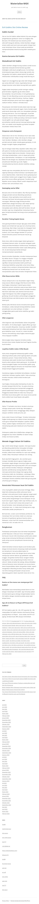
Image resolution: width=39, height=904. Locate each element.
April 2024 (4, 763)
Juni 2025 (4, 733)
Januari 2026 (5, 718)
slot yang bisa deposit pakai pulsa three (20, 647)
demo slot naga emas (14, 627)
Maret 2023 (5, 792)
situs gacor (5, 833)
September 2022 (6, 805)
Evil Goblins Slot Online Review (15, 27)
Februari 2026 (6, 716)
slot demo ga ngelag (15, 640)
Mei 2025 (4, 735)
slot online (5, 877)
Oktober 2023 (6, 776)
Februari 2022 (6, 813)
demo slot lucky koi (21, 625)
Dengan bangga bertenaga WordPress (20, 900)
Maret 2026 (5, 713)
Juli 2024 (4, 757)
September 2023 (6, 779)
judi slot (4, 868)
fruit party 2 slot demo (28, 634)
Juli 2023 (4, 783)
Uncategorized (15, 621)
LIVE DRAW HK (6, 846)
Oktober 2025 (6, 724)
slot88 (3, 824)
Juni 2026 (4, 707)
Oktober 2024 (6, 750)
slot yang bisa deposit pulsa (26, 649)
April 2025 (4, 737)
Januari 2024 (5, 770)
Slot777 (4, 842)
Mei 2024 (4, 761)
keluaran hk (5, 855)
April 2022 (4, 809)
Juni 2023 (4, 785)
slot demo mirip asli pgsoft (17, 643)
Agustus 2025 (5, 729)
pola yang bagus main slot (22, 638)
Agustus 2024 (5, 755)
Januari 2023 (5, 796)
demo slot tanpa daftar (19, 632)
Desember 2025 (6, 720)
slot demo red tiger (30, 643)
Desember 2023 (6, 772)
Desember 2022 (6, 798)
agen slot (4, 881)
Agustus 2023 (5, 781)
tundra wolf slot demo (8, 651)
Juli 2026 (4, 705)
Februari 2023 (6, 794)
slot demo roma (6, 645)
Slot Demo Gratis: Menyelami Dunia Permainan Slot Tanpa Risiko (19, 676)
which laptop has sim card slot (23, 651)
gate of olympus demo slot (22, 636)
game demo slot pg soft (8, 636)
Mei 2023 (4, 787)
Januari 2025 (5, 744)
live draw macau (6, 863)
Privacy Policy (5, 900)
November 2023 (6, 774)
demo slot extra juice (27, 623)
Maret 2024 (5, 766)
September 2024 (6, 753)
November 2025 (6, 722)
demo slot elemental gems (14, 623)
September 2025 (6, 726)
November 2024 (6, 748)
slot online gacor (6, 837)
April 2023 (4, 790)
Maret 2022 (5, 811)
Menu (19, 12)
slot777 (4, 885)
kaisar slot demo (10, 638)
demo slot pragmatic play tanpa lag (16, 630)
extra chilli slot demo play (15, 634)
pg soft (4, 872)
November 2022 (6, 800)
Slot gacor (5, 890)
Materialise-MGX (20, 3)
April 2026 (4, 711)
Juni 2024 (4, 759)
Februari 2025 (6, 742)
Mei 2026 (4, 709)
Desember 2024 (6, 746)
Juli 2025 (4, 731)
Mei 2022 (4, 807)
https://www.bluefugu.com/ (9, 850)
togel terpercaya (6, 829)
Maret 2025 (5, 739)
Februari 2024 (6, 768)
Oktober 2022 (6, 803)
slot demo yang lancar (17, 645)
